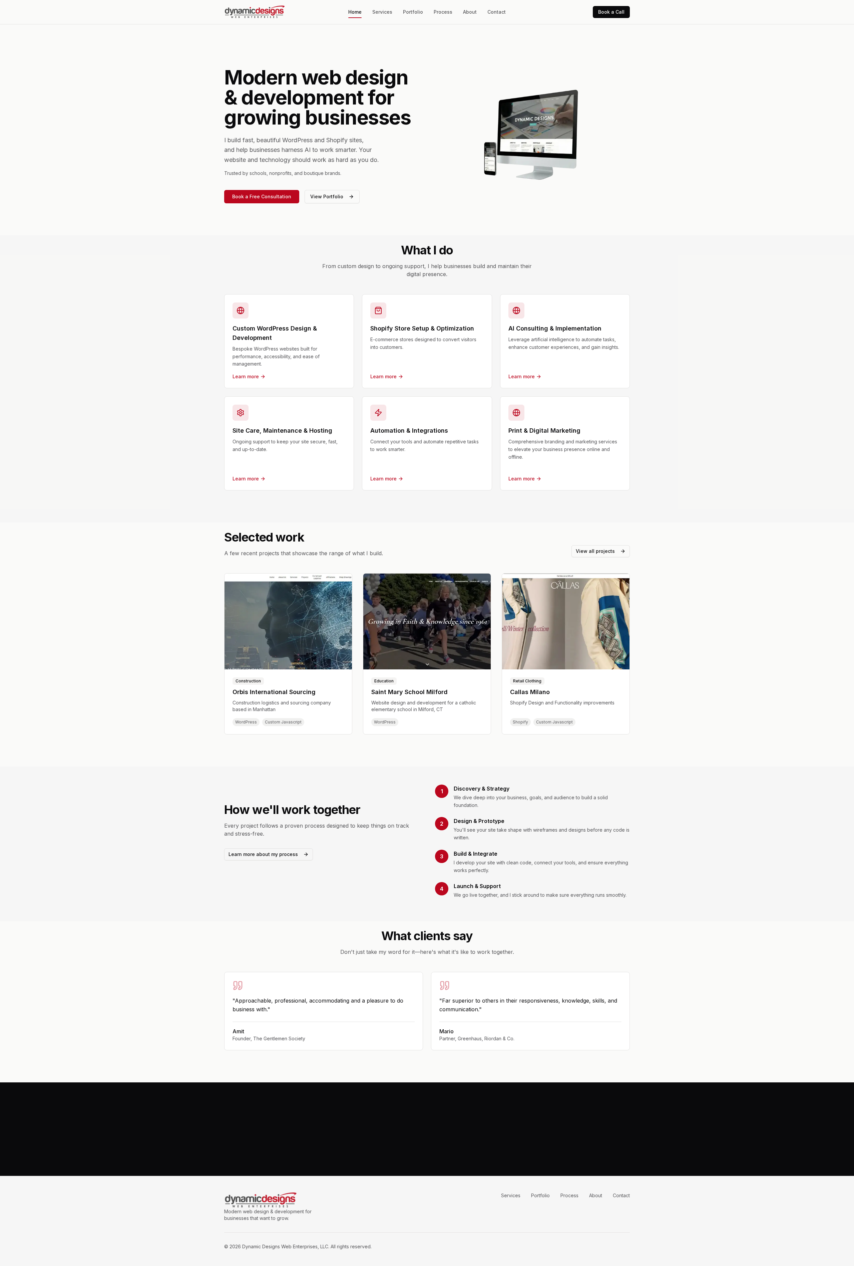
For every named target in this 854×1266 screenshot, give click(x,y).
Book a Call (611, 12)
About (470, 12)
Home (355, 12)
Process (443, 12)
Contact (496, 12)
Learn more (246, 376)
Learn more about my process (263, 854)
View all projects (595, 551)
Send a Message (448, 1144)
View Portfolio (326, 196)
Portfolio (413, 12)
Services (382, 12)
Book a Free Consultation (261, 196)
